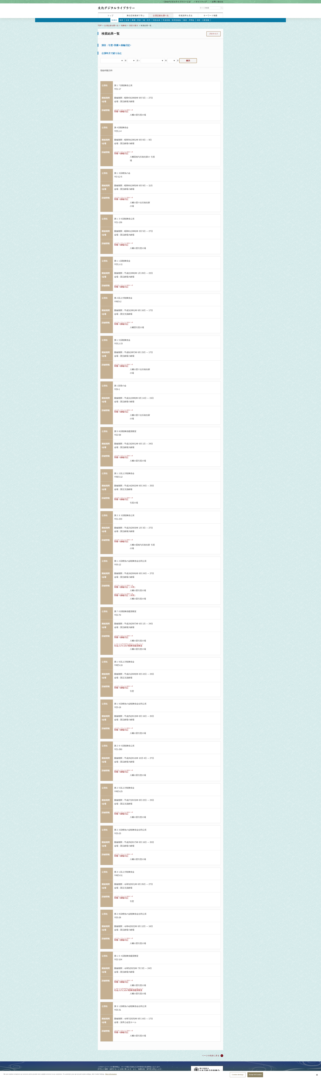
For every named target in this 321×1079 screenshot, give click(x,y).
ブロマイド (213, 34)
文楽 (127, 20)
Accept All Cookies (255, 1074)
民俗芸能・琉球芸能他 (172, 20)
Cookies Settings (237, 1074)
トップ (110, 15)
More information (111, 1074)
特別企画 (156, 20)
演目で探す (133, 25)
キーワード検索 (210, 15)
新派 (121, 20)
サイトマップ (201, 1)
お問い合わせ (217, 1)
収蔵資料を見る (186, 15)
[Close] (317, 1075)
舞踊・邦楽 (136, 20)
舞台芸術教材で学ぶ (136, 15)
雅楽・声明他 (188, 20)
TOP (100, 25)
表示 (188, 61)
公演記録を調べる (161, 15)
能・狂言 (147, 20)
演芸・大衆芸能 (203, 20)
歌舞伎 (114, 20)
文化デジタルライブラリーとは (177, 1)
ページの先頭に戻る (210, 1056)
